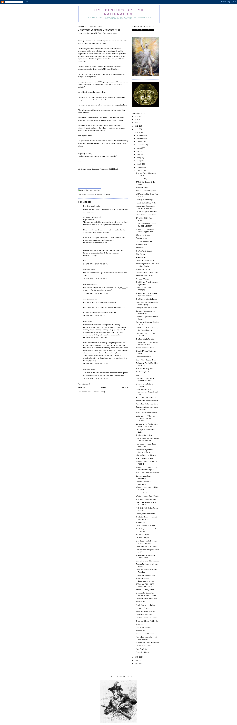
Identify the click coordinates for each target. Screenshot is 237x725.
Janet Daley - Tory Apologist (146, 360)
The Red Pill (140, 522)
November (140, 138)
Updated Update (142, 493)
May (138, 158)
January (140, 170)
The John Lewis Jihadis (144, 458)
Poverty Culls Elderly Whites (146, 203)
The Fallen (140, 248)
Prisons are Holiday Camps (146, 575)
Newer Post (82, 387)
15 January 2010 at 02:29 (95, 364)
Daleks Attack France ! (144, 646)
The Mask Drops (142, 188)
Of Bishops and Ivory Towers (146, 546)
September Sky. (142, 179)
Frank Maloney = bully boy (145, 605)
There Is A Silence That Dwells (147, 621)
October (140, 142)
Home (103, 387)
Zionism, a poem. (142, 238)
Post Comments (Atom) (96, 392)
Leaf (137, 375)
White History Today (121, 677)
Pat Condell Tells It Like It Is (146, 397)
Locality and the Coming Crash (147, 272)
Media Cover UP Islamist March (147, 473)
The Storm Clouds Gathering (146, 499)
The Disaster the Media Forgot (147, 401)
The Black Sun (141, 244)
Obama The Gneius (143, 235)
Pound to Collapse (142, 534)
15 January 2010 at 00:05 (95, 293)
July (138, 151)
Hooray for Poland (142, 608)
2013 (137, 123)
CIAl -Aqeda (140, 254)
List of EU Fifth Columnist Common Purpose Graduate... (145, 418)
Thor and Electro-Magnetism (146, 191)
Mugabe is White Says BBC (146, 611)
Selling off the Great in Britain (146, 308)
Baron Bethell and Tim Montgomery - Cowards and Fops (147, 392)
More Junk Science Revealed (146, 413)
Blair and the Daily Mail (144, 369)
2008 (137, 660)
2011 (137, 129)
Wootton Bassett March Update (147, 496)
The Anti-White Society (144, 251)
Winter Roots (140, 624)
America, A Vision (142, 279)
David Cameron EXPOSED (145, 526)
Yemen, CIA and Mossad (145, 634)
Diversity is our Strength (144, 200)
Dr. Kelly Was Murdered (144, 241)
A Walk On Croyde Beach (145, 348)
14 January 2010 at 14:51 (95, 279)
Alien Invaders (141, 257)
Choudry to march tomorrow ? (146, 514)
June (139, 154)
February (140, 167)
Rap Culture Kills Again (144, 615)
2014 (137, 120)
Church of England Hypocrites (146, 212)
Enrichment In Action (143, 627)
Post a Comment (84, 384)
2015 (137, 116)
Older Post (124, 387)
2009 (137, 657)
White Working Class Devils (146, 215)
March (139, 164)
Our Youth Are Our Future (145, 261)
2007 (137, 663)
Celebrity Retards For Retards (146, 618)
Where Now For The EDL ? (145, 269)
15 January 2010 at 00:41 (95, 316)
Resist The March (142, 652)
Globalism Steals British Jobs (146, 599)
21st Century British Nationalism (118, 12)
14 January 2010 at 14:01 (95, 264)
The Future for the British (145, 435)
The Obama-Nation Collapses (146, 299)
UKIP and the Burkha (143, 357)
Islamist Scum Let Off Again (146, 455)
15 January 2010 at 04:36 (95, 378)
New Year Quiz (141, 649)
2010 (137, 132)
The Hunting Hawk (142, 372)
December (140, 135)
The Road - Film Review (144, 276)
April (138, 161)
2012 (137, 126)
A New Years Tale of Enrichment (147, 643)
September (141, 145)
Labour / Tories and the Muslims (147, 561)
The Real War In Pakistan (145, 339)
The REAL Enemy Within (145, 590)
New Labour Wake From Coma (147, 404)
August (139, 148)
